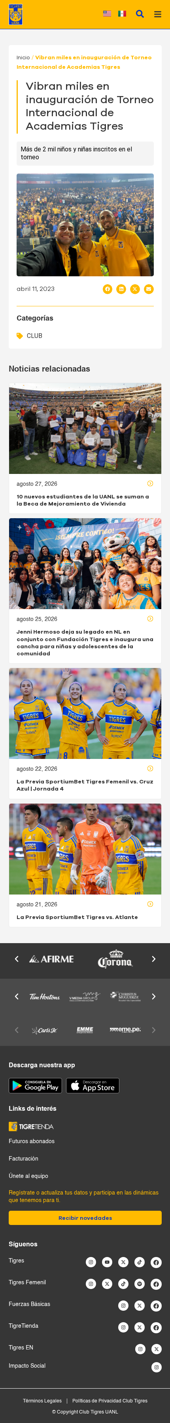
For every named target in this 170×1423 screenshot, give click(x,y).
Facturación (23, 1159)
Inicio (23, 57)
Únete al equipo (28, 1176)
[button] (108, 289)
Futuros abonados (32, 1141)
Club (34, 336)
